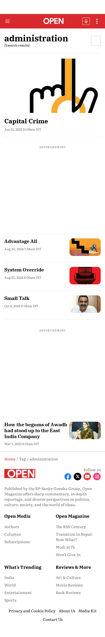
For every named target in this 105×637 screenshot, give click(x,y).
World (10, 585)
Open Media (17, 516)
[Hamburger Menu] (7, 21)
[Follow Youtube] (87, 476)
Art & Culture (68, 577)
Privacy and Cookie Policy (32, 610)
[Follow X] (77, 476)
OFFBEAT (86, 21)
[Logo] (52, 21)
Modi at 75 (65, 547)
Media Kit (87, 610)
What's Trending (22, 567)
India (9, 577)
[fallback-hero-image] (52, 86)
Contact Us (52, 619)
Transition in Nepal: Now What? (74, 536)
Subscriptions (17, 541)
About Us (67, 610)
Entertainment (18, 592)
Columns (12, 534)
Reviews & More (73, 567)
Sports (10, 600)
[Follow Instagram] (97, 476)
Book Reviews (68, 592)
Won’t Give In (68, 554)
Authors (11, 526)
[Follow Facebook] (68, 476)
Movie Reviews (69, 585)
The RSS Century (71, 526)
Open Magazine (72, 516)
